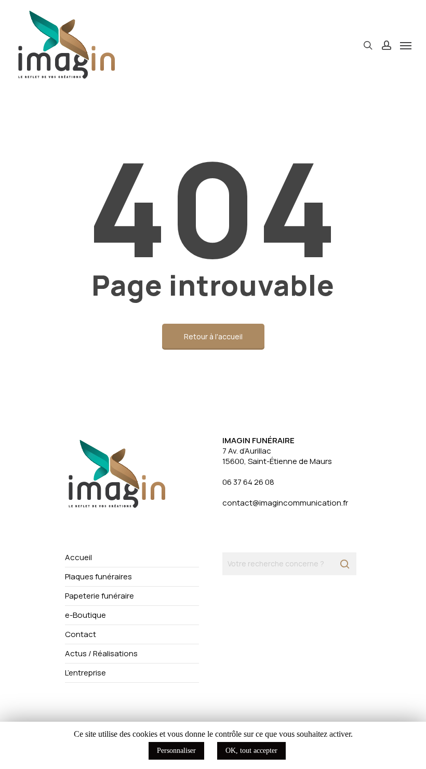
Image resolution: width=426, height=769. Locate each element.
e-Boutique (85, 614)
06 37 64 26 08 (248, 481)
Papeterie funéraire (99, 595)
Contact (80, 634)
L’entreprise (85, 672)
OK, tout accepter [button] (251, 750)
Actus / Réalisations (101, 653)
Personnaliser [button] (176, 750)
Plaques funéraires (98, 576)
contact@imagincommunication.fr (285, 502)
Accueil (78, 557)
